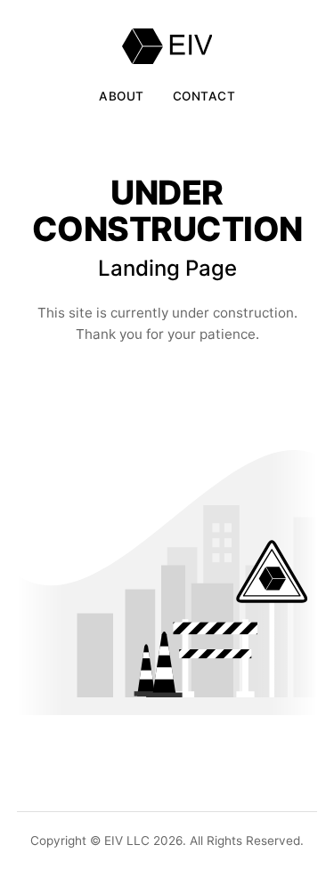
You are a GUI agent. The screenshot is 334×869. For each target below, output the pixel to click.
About (121, 96)
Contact (204, 96)
